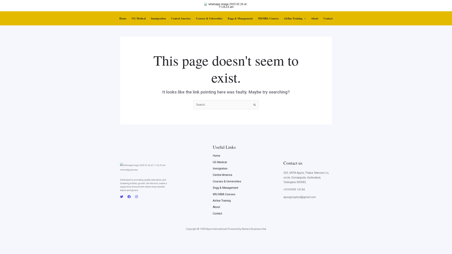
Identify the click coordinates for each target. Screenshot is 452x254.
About (314, 18)
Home (122, 18)
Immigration (158, 18)
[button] (304, 18)
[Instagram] (136, 196)
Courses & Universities (209, 18)
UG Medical (139, 18)
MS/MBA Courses (268, 18)
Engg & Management (240, 18)
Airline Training (293, 18)
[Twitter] (121, 196)
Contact (328, 18)
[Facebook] (129, 196)
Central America (181, 18)
